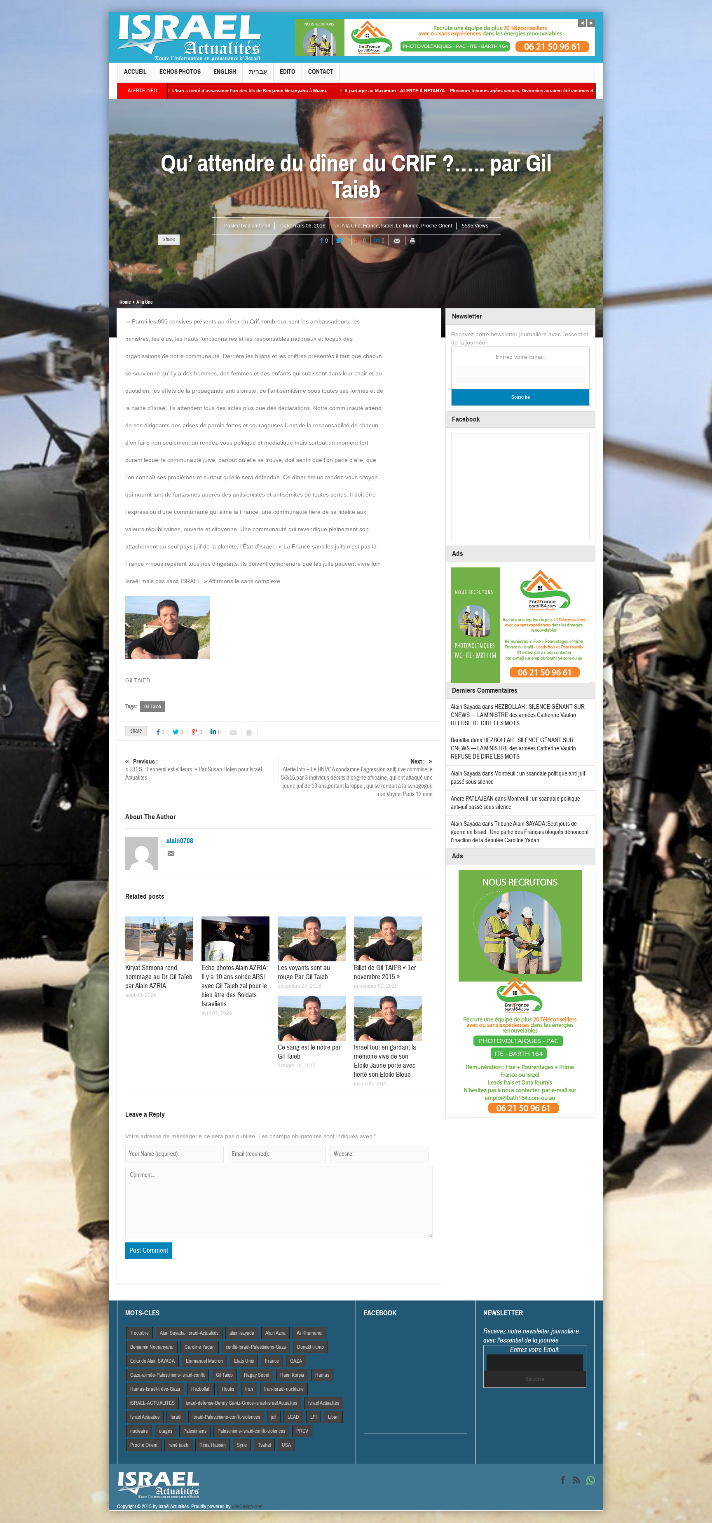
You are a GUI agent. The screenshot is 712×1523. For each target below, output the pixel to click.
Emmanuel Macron (204, 1361)
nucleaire (139, 1431)
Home (125, 302)
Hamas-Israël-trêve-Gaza (155, 1389)
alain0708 (259, 226)
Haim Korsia (292, 1375)
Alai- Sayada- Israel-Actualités (189, 1333)
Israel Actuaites (144, 1417)
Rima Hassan (212, 1445)
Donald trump (310, 1347)
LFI (313, 1417)
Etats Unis (244, 1361)
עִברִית (258, 71)
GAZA (296, 1361)
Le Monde (407, 226)
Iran (249, 1389)
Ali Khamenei (309, 1333)
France (371, 226)
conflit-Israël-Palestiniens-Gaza (256, 1347)
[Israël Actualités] (189, 37)
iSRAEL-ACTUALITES (152, 1403)
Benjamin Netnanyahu (151, 1347)
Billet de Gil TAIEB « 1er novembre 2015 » (385, 972)
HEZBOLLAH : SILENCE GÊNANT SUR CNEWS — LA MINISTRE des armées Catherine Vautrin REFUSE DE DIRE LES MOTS (518, 715)
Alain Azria (275, 1333)
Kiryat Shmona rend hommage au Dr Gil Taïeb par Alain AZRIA (158, 976)
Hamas (322, 1375)
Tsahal (264, 1445)
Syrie (242, 1445)
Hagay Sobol (256, 1375)
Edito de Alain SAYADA (152, 1361)
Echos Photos (180, 71)
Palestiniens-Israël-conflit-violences (251, 1431)
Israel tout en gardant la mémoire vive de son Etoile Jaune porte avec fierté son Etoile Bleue (385, 1061)
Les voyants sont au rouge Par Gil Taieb (304, 972)
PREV (302, 1431)
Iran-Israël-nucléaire (284, 1389)
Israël (387, 226)
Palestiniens (194, 1431)
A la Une (351, 226)
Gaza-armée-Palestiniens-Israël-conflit (167, 1375)
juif (273, 1417)
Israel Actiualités (323, 1403)
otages (165, 1431)
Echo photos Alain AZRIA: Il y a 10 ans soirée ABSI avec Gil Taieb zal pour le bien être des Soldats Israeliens (234, 985)
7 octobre (139, 1333)
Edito (287, 71)
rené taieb (178, 1445)
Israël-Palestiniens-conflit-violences (226, 1417)
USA (286, 1445)
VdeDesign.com (247, 1506)
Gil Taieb (152, 706)
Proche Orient (436, 226)
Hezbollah (201, 1389)
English (224, 71)
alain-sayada (242, 1333)
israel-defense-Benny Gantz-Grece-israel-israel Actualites (241, 1403)
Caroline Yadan (200, 1347)
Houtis (228, 1389)
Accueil (135, 71)
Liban (333, 1417)
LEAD (293, 1417)
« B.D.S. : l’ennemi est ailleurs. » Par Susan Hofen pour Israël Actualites (193, 770)
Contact (320, 71)
